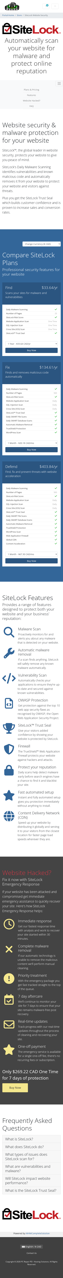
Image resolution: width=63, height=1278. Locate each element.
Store (19, 15)
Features (31, 95)
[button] (31, 1139)
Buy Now (31, 350)
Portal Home (8, 15)
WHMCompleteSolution (38, 1233)
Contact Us (32, 1253)
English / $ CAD (33, 1246)
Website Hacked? (31, 100)
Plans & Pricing (31, 89)
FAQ (32, 106)
